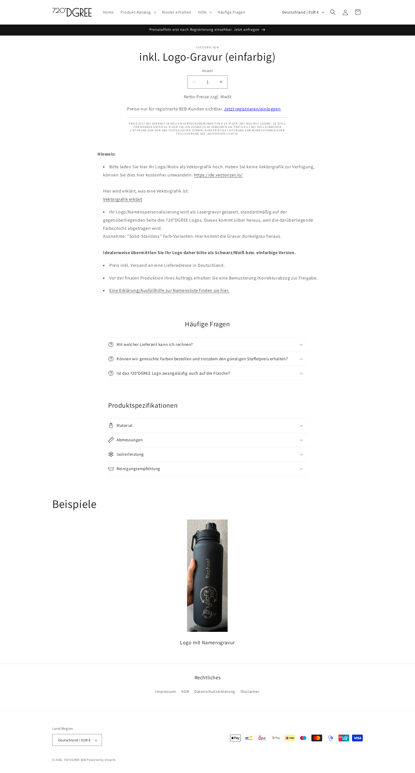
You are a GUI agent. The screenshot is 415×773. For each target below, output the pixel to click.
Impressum (165, 691)
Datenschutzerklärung (214, 691)
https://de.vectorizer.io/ (218, 175)
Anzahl (207, 70)
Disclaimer (250, 691)
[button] (138, 12)
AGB (185, 691)
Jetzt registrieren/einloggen (252, 109)
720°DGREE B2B (75, 760)
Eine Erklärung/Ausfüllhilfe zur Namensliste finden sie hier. (169, 291)
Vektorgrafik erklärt (122, 199)
